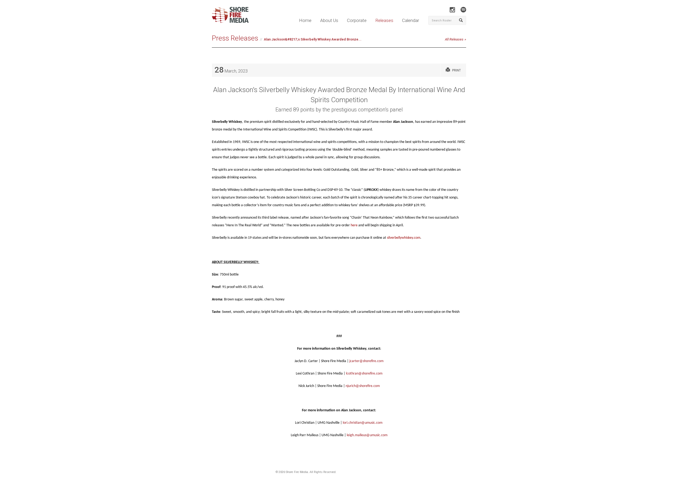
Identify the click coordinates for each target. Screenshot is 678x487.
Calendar (410, 20)
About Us (329, 20)
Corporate (357, 20)
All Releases (454, 39)
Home (305, 20)
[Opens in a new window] (452, 9)
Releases (384, 20)
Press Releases (235, 38)
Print (456, 70)
